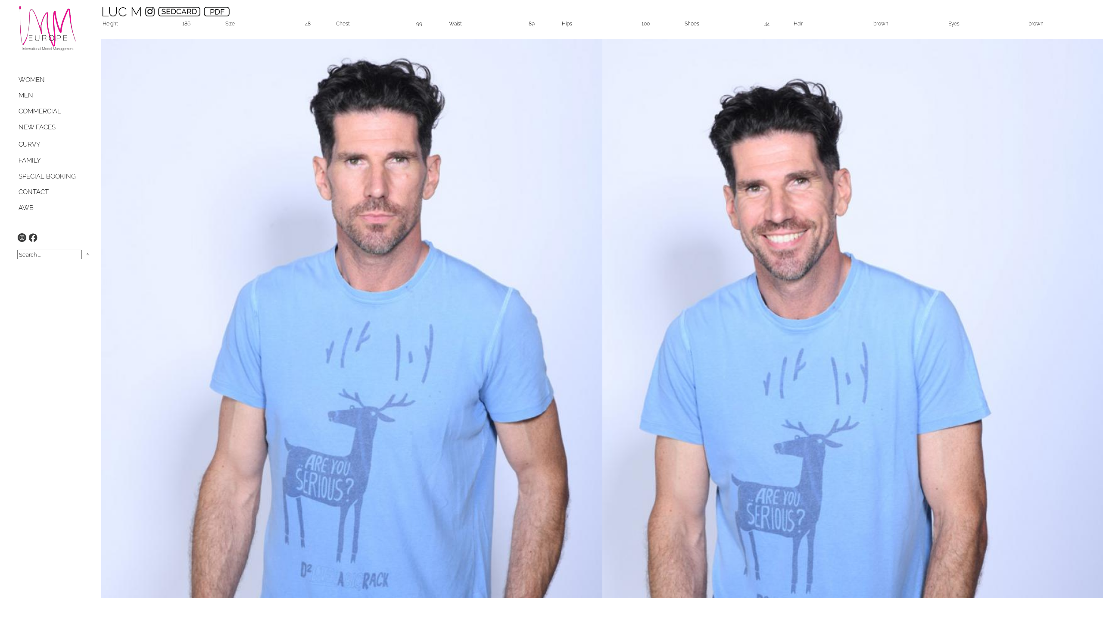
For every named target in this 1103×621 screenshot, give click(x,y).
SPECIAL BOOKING (47, 176)
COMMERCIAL (40, 111)
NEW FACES (37, 127)
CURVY (30, 144)
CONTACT (34, 192)
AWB (26, 208)
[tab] (40, 80)
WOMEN (32, 80)
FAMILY (30, 160)
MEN (26, 95)
